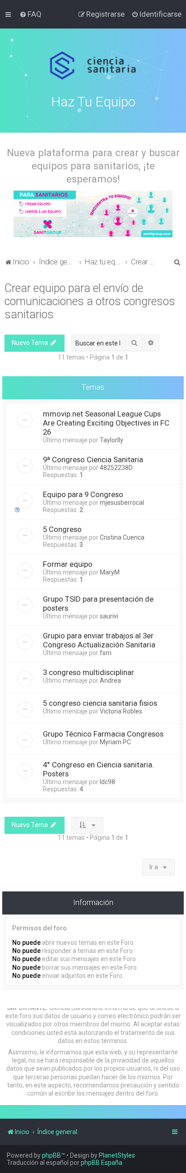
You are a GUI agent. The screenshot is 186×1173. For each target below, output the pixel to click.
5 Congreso (62, 529)
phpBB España (101, 1162)
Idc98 (107, 781)
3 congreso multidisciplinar (88, 672)
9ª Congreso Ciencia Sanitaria (93, 459)
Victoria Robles (121, 711)
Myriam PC (115, 742)
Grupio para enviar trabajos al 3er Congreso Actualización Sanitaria (99, 640)
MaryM (110, 572)
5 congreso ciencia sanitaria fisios (100, 703)
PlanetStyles (117, 1155)
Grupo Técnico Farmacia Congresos (103, 733)
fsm (106, 652)
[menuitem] (30, 14)
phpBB (51, 1155)
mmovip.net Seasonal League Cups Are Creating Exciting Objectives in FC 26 (106, 422)
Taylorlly (111, 440)
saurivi (109, 616)
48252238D (116, 467)
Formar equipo (68, 564)
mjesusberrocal (122, 502)
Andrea (110, 680)
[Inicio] (93, 65)
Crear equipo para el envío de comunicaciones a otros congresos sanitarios (90, 301)
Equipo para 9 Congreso (83, 494)
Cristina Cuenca (122, 537)
